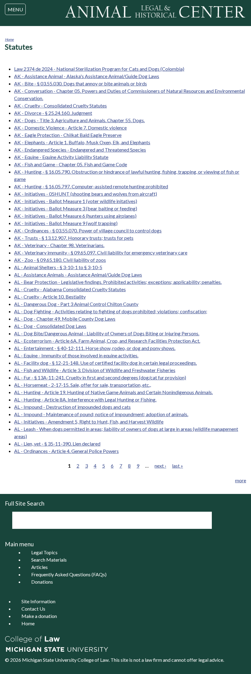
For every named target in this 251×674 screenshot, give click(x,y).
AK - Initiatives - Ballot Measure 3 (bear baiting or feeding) (75, 208)
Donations (42, 582)
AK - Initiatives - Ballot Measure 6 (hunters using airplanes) (75, 216)
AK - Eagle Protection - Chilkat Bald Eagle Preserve (68, 135)
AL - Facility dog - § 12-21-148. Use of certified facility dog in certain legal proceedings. (105, 363)
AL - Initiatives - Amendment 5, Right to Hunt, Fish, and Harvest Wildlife (88, 421)
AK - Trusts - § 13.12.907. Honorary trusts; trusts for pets (73, 238)
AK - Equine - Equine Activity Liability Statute (61, 157)
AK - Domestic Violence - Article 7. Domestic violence (70, 127)
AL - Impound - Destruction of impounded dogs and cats (72, 407)
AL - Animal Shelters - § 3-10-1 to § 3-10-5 (58, 267)
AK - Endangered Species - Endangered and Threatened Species (80, 149)
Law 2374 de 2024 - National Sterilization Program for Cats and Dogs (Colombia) (99, 69)
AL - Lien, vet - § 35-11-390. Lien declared (57, 443)
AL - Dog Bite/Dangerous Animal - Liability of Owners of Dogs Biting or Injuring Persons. (106, 333)
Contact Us (33, 609)
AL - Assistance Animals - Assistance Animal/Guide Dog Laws (78, 274)
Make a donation (39, 616)
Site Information (38, 601)
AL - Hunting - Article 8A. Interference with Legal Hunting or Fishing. (85, 399)
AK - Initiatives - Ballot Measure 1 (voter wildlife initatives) (75, 201)
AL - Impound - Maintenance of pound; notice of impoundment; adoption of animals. (101, 414)
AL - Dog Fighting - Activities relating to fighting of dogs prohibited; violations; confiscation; (110, 311)
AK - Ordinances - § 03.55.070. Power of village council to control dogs (88, 230)
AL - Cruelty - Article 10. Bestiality (50, 296)
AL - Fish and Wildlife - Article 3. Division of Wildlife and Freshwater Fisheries (94, 370)
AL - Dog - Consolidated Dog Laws (50, 326)
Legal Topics (44, 552)
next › (160, 466)
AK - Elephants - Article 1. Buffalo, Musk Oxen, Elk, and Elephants (82, 142)
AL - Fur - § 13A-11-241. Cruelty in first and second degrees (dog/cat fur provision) (100, 377)
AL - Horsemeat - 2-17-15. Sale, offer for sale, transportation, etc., (82, 385)
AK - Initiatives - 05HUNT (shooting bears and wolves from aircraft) (85, 194)
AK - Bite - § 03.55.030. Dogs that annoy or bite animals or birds (80, 83)
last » (177, 466)
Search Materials (49, 560)
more (240, 480)
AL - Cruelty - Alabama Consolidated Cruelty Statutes (70, 289)
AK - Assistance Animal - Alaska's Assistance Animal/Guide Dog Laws (86, 76)
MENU (15, 9)
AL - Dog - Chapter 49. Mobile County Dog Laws (64, 319)
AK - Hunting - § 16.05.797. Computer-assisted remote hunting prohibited (91, 186)
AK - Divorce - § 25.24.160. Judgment (53, 113)
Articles (39, 567)
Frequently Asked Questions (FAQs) (69, 574)
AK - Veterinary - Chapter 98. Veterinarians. (59, 245)
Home (9, 39)
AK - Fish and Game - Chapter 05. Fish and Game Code (70, 164)
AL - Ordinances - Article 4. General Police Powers (66, 451)
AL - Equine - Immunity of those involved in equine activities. (76, 355)
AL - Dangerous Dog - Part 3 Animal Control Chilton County (76, 304)
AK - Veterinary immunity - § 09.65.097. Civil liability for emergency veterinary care (100, 252)
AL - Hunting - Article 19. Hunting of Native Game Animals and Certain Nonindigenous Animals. (113, 392)
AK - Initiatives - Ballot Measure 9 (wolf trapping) (66, 223)
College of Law (93, 660)
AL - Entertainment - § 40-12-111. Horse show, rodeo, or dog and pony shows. (94, 348)
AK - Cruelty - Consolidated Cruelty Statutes (60, 105)
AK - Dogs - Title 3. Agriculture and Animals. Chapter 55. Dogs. (79, 120)
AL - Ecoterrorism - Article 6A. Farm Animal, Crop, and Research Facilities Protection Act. (107, 341)
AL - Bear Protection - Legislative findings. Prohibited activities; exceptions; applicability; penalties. (118, 282)
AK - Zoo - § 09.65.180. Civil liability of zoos (60, 260)
